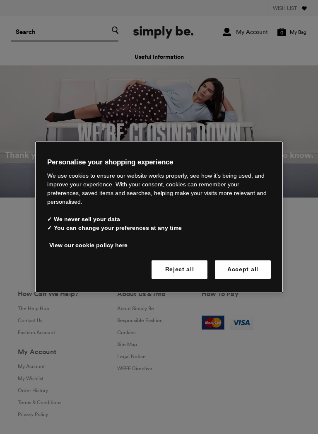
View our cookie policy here (88, 245)
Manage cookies (77, 269)
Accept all (242, 269)
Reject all (179, 269)
